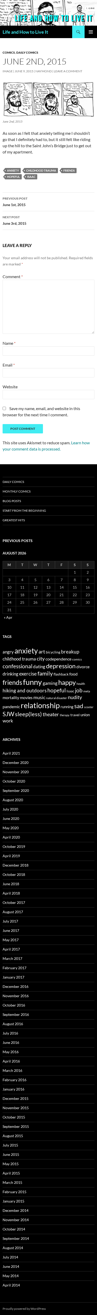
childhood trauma (41, 170)
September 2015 (16, 1126)
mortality (11, 697)
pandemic (11, 706)
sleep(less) (28, 714)
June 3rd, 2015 (14, 220)
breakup (70, 652)
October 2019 (14, 846)
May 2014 (11, 1276)
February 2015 (14, 1192)
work (8, 720)
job (79, 690)
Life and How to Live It (25, 32)
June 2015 (11, 1154)
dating (39, 666)
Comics (9, 52)
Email (9, 364)
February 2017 (14, 968)
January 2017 (13, 977)
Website (10, 386)
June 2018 (11, 884)
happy (67, 682)
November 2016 (16, 996)
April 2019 (11, 856)
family (45, 673)
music (39, 697)
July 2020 (10, 809)
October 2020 (14, 781)
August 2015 (13, 1136)
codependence (58, 658)
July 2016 (10, 1033)
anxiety (13, 170)
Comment (13, 276)
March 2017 (12, 958)
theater (51, 714)
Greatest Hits (14, 520)
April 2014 (11, 1285)
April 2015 (11, 1173)
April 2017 (11, 949)
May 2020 (11, 828)
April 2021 (11, 753)
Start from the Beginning (24, 510)
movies (26, 697)
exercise (28, 674)
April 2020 (11, 837)
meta (86, 691)
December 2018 (15, 865)
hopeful (13, 176)
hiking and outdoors (25, 690)
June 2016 (11, 1042)
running (67, 706)
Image (8, 71)
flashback (61, 674)
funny (32, 681)
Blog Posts (12, 501)
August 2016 (13, 1024)
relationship (40, 705)
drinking (10, 674)
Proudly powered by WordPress (24, 1309)
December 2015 (15, 1098)
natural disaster (56, 698)
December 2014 (15, 1210)
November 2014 (16, 1220)
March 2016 (12, 1070)
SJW (8, 714)
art (42, 651)
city (41, 659)
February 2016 (14, 1080)
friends (69, 170)
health (81, 683)
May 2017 (11, 940)
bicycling (53, 652)
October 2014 (14, 1229)
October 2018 (14, 874)
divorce (82, 666)
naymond (43, 71)
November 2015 (16, 1108)
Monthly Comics (17, 491)
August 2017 (13, 912)
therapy (65, 715)
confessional (17, 666)
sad (78, 705)
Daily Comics (27, 52)
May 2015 (11, 1164)
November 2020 (16, 772)
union (85, 714)
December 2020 (15, 762)
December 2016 (15, 986)
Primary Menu (91, 32)
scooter (88, 707)
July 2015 (10, 1145)
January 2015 (13, 1201)
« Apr (8, 617)
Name (9, 343)
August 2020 (13, 800)
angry (8, 652)
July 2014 (10, 1257)
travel (75, 715)
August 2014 (13, 1248)
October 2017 (14, 902)
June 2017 (11, 930)
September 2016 (16, 1014)
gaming (50, 683)
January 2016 (13, 1089)
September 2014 (16, 1238)
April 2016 (11, 1061)
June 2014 (11, 1266)
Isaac (31, 176)
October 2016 (14, 1005)
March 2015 (12, 1182)
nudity (75, 697)
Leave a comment (68, 71)
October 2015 (14, 1117)
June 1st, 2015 (15, 201)
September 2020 (16, 790)
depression (61, 666)
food (73, 673)
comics (77, 659)
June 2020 (11, 818)
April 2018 (11, 893)
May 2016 (11, 1052)
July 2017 (10, 921)
